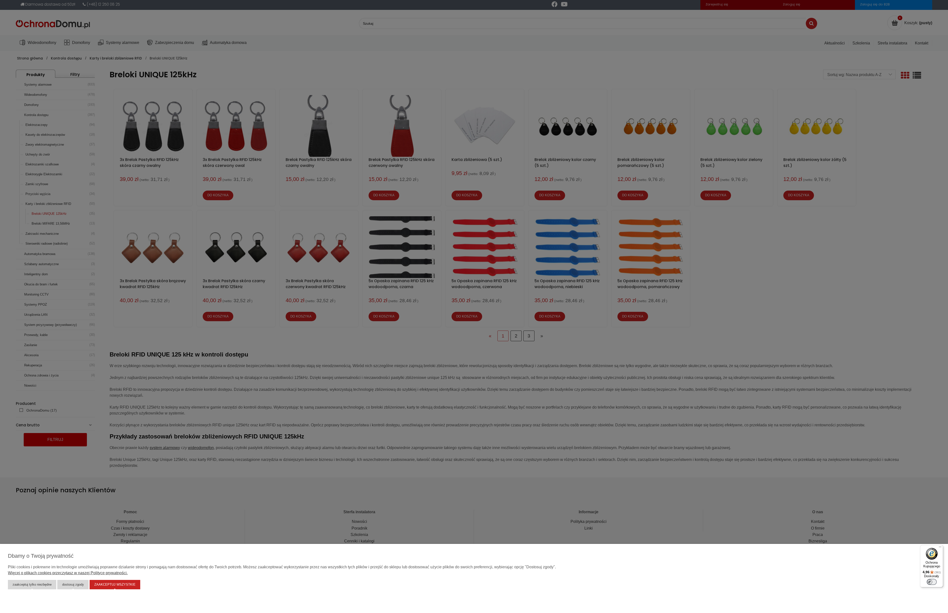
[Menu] (940, 548)
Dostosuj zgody (73, 584)
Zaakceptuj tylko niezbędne (32, 584)
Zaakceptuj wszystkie (115, 584)
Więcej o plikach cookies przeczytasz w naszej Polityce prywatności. (68, 573)
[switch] (932, 582)
